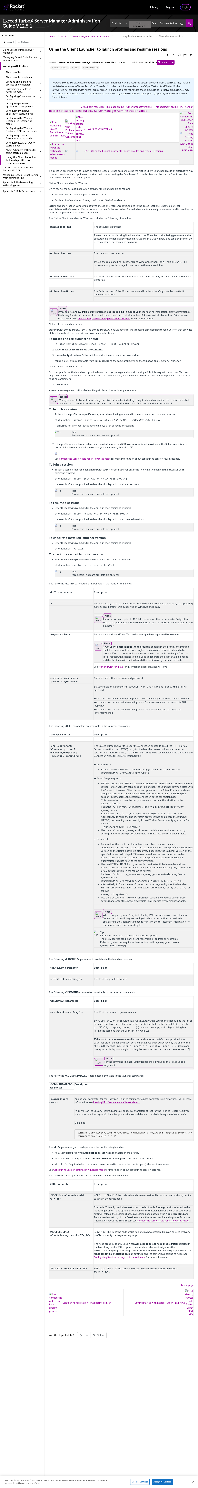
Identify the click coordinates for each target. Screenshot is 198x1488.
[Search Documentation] (189, 23)
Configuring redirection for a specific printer (86, 1302)
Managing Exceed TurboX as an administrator (20, 59)
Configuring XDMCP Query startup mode (20, 144)
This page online (115, 106)
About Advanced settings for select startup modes (21, 151)
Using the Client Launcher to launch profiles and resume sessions (21, 160)
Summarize (167, 62)
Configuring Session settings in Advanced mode (85, 458)
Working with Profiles (15, 66)
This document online (166, 106)
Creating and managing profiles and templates (18, 83)
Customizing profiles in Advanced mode (18, 90)
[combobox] (153, 23)
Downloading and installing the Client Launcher (104, 318)
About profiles (13, 72)
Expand (10, 42)
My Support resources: (92, 106)
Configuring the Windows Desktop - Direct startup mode (19, 121)
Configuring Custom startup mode (21, 98)
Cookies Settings (140, 1482)
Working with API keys (110, 666)
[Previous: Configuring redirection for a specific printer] (167, 55)
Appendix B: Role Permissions (19, 191)
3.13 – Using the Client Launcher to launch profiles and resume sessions (123, 151)
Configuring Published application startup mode (19, 105)
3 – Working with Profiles (98, 129)
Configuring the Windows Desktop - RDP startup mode (21, 130)
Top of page (187, 1285)
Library (154, 7)
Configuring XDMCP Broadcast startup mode (19, 137)
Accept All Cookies (162, 1482)
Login (185, 7)
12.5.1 (76, 67)
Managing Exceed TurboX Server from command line (20, 176)
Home (52, 36)
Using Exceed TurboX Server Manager (18, 51)
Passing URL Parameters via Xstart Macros (116, 1102)
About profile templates (19, 77)
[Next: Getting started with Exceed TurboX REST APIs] (173, 55)
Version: (52, 62)
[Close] (193, 1482)
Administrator (91, 67)
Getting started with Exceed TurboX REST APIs (18, 169)
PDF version (186, 106)
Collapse (25, 42)
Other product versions (139, 106)
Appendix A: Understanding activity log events (18, 184)
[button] (149, 25)
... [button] (118, 36)
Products (116, 23)
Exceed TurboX (60, 67)
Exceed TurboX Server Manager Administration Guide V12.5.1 (86, 36)
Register (170, 7)
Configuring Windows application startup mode (19, 112)
